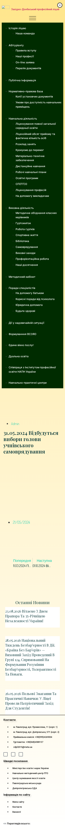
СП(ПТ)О (21, 184)
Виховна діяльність (21, 208)
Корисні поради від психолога (35, 299)
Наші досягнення (27, 265)
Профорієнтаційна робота (32, 258)
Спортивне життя (27, 235)
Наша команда (25, 33)
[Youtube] (21, 754)
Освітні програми (27, 178)
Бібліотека (22, 241)
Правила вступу (26, 50)
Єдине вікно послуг (21, 345)
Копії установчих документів (34, 96)
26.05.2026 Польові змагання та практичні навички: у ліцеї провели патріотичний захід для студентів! (30, 700)
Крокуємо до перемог (30, 150)
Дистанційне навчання (30, 166)
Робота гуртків (25, 229)
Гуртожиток (23, 223)
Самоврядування (27, 247)
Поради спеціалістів (22, 288)
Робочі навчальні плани (31, 172)
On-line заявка (25, 62)
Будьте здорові (25, 311)
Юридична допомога (29, 305)
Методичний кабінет (22, 276)
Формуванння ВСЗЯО (22, 334)
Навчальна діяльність (23, 118)
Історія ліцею (17, 28)
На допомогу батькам (30, 293)
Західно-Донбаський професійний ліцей (35, 9)
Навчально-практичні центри (28, 382)
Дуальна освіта (19, 356)
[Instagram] (13, 754)
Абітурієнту (16, 45)
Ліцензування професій (31, 190)
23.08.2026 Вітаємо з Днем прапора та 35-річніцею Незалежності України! (26, 616)
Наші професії (25, 56)
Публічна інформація (22, 80)
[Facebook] (5, 754)
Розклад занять (26, 144)
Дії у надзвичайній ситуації (26, 322)
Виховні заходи (25, 253)
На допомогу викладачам (32, 196)
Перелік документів (28, 68)
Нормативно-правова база (26, 91)
